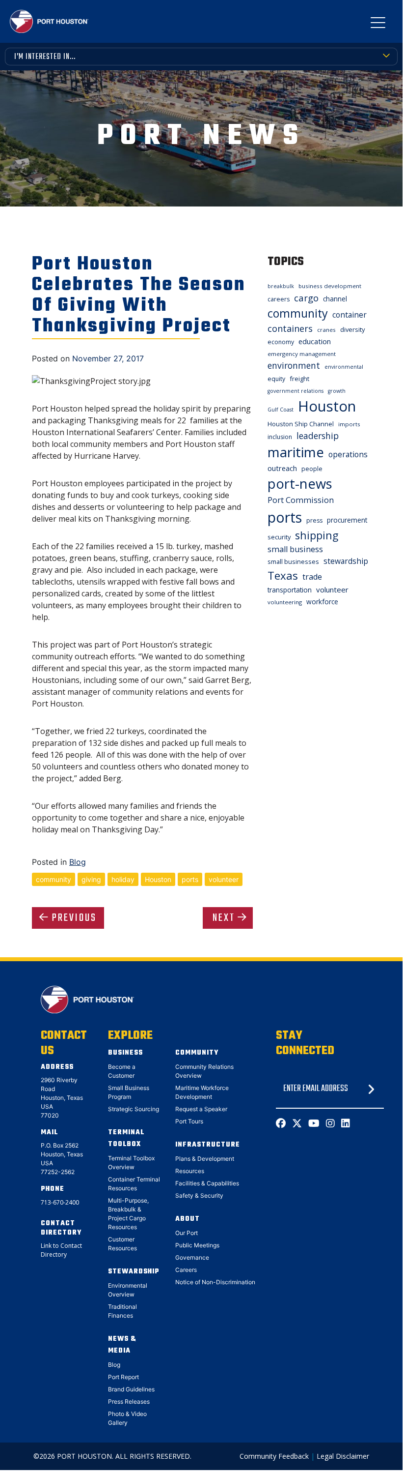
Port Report (123, 1377)
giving (91, 879)
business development (329, 286)
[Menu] (378, 24)
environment (294, 365)
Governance (192, 1257)
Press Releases (129, 1401)
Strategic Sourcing (133, 1109)
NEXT (224, 918)
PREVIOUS (74, 918)
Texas (283, 575)
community (53, 879)
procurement (347, 520)
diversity (352, 329)
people (311, 469)
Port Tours (189, 1121)
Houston (158, 879)
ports (190, 879)
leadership (317, 436)
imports (349, 424)
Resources (189, 1171)
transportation (290, 589)
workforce (322, 601)
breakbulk (281, 286)
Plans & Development (204, 1158)
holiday (122, 879)
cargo (306, 298)
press (314, 520)
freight (299, 378)
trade (312, 576)
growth (337, 390)
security (279, 536)
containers (290, 328)
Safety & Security (199, 1195)
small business (295, 549)
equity (276, 379)
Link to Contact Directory (61, 1250)
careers (279, 299)
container (349, 314)
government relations (295, 390)
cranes (326, 329)
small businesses (293, 561)
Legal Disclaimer (343, 1456)
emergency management (302, 353)
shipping (316, 535)
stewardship (345, 561)
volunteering (285, 602)
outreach (282, 468)
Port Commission (301, 500)
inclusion (280, 437)
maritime (296, 452)
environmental (343, 366)
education (314, 341)
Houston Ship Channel (301, 423)
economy (281, 342)
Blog (77, 862)
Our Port (186, 1233)
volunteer (224, 879)
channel (335, 298)
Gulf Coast (281, 409)
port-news (300, 483)
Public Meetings (197, 1245)
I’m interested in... (45, 57)
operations (348, 454)
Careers (186, 1269)
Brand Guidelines (131, 1389)
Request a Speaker (201, 1109)
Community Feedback (274, 1456)
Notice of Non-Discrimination (215, 1282)
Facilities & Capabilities (207, 1183)
